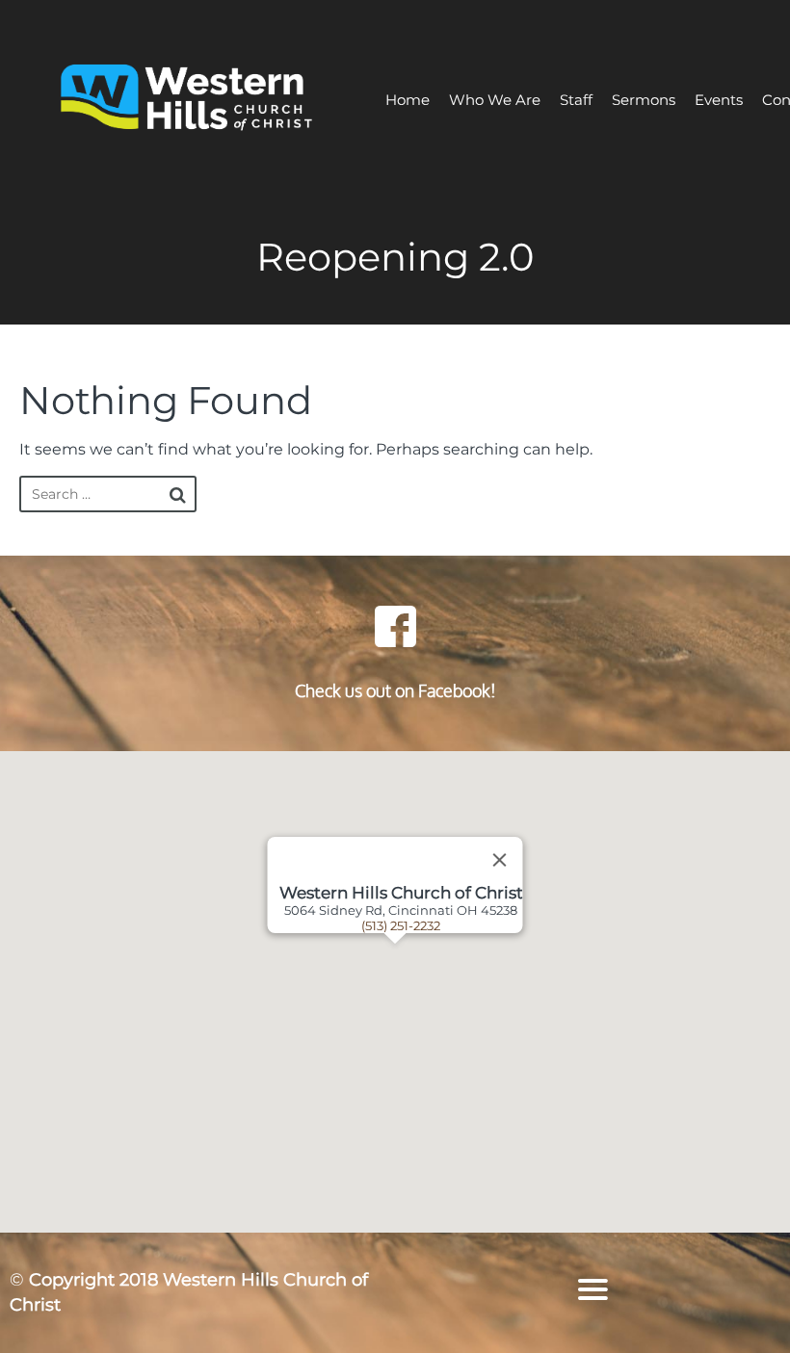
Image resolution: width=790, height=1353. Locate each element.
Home (407, 100)
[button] (419, 992)
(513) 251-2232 (400, 925)
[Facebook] (395, 626)
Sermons (643, 100)
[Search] (178, 495)
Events (719, 100)
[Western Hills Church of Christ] (187, 100)
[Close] (500, 860)
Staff (576, 100)
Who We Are (494, 100)
